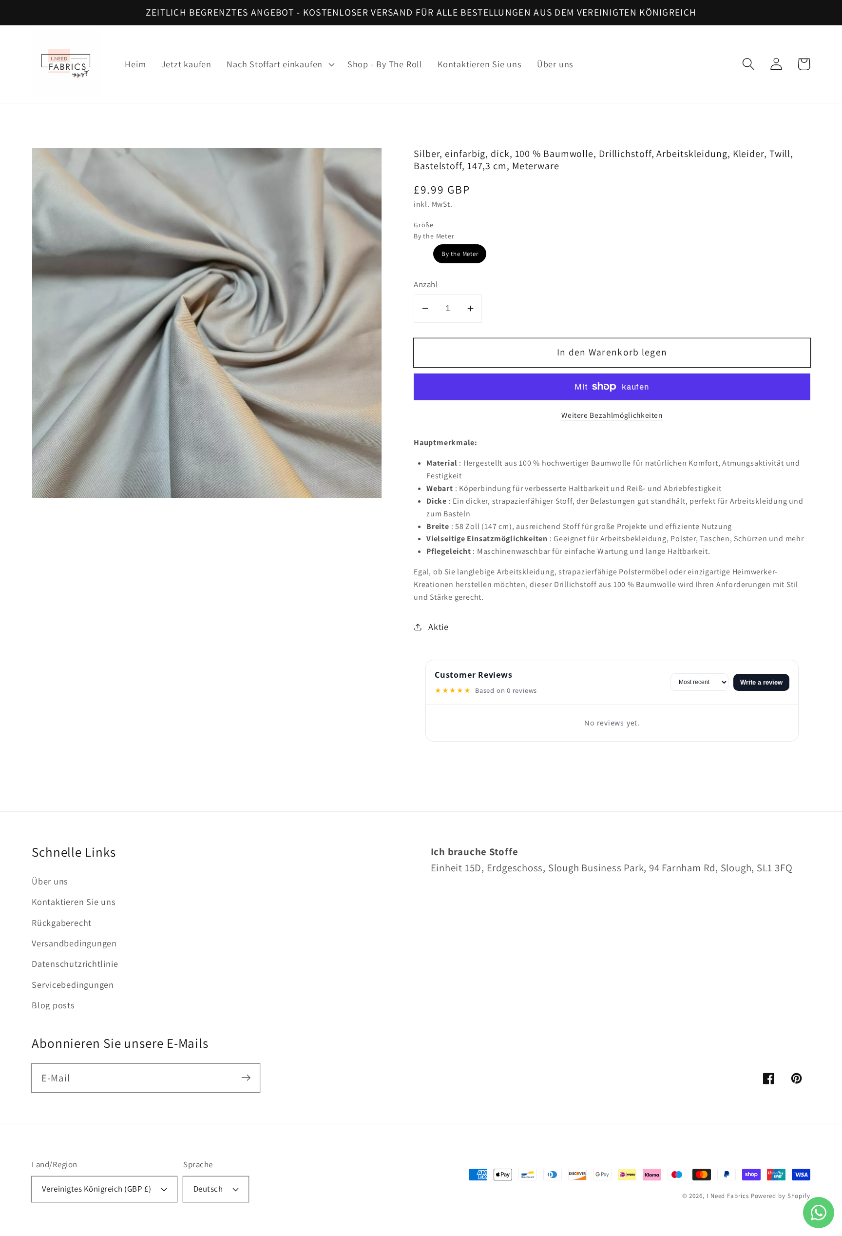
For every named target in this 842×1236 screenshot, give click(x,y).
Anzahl (426, 284)
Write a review (761, 682)
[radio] (459, 253)
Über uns (50, 881)
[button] (279, 64)
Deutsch (208, 1188)
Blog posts (53, 1005)
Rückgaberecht (62, 922)
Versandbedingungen (74, 943)
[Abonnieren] (246, 1078)
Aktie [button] (438, 626)
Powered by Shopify (780, 1196)
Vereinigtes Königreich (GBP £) (97, 1188)
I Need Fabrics (728, 1196)
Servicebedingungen (73, 984)
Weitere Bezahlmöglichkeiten (612, 415)
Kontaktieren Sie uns (74, 901)
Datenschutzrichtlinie (75, 963)
